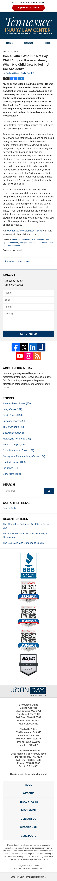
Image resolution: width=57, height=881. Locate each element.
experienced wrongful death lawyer (24, 230)
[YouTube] (20, 356)
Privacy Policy (28, 802)
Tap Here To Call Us (28, 7)
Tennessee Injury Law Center (28, 25)
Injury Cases (12, 409)
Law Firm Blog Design (27, 877)
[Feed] (37, 356)
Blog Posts (28, 836)
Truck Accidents (13, 245)
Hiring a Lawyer (14, 444)
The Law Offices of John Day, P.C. (28, 868)
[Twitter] (24, 347)
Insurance (11, 468)
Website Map (28, 827)
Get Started (28, 334)
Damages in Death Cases (30, 242)
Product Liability (14, 462)
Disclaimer (28, 810)
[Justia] (41, 347)
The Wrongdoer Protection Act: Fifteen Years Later (26, 526)
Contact (28, 43)
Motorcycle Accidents (17, 438)
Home (9, 43)
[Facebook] (15, 347)
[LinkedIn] (32, 347)
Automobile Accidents (21, 240)
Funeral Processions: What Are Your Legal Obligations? (25, 535)
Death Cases (47, 242)
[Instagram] (28, 356)
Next (27, 261)
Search (49, 491)
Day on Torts (9, 508)
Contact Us (28, 819)
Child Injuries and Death (18, 450)
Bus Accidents (38, 240)
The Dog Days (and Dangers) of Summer (24, 543)
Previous (8, 261)
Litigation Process (15, 421)
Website (28, 793)
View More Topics (12, 474)
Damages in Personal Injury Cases (24, 456)
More (47, 43)
